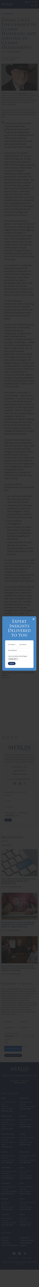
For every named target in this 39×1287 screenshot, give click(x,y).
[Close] (33, 619)
